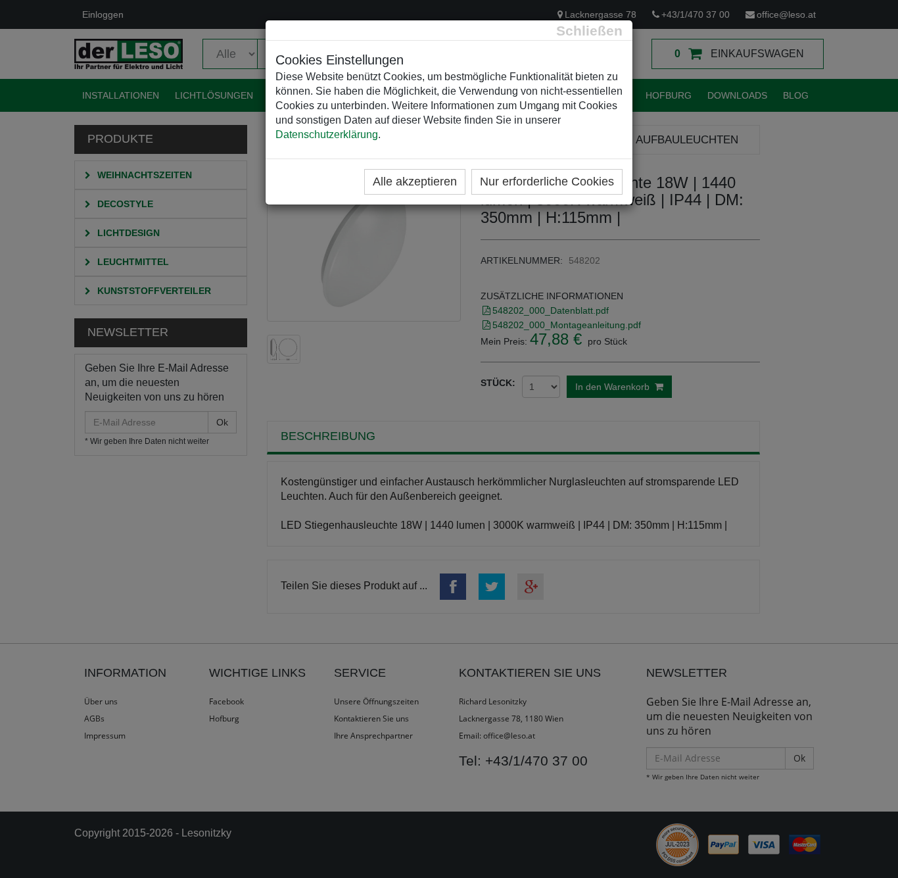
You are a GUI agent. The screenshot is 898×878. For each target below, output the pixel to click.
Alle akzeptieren (415, 181)
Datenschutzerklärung (326, 134)
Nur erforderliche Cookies (547, 181)
